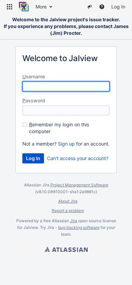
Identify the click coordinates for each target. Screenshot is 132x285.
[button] (9, 7)
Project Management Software (79, 184)
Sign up (66, 144)
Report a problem (68, 210)
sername (33, 76)
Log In (118, 6)
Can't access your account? (77, 158)
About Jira (68, 201)
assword (33, 100)
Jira (73, 220)
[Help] (102, 7)
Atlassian (66, 249)
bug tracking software (79, 227)
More (41, 6)
